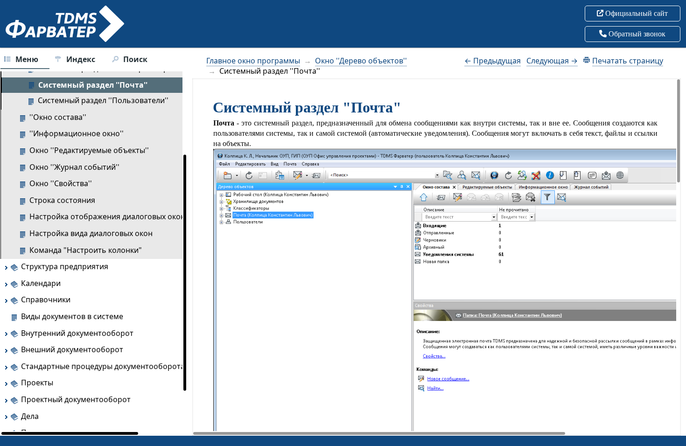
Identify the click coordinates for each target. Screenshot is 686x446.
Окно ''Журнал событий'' (74, 167)
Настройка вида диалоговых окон (91, 233)
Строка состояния (62, 200)
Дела (30, 416)
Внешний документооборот (72, 349)
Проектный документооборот (76, 399)
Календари (41, 283)
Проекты (37, 382)
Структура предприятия (64, 266)
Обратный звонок (636, 34)
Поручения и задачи (58, 432)
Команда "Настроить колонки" (85, 250)
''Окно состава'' (57, 117)
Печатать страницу (627, 61)
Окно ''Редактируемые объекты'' (89, 150)
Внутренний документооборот (77, 333)
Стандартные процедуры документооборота (103, 366)
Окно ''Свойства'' (60, 183)
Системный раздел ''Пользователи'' (103, 100)
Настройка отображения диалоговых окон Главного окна (134, 216)
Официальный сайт (635, 13)
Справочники (45, 299)
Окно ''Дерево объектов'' (361, 61)
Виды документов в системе (72, 316)
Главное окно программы (253, 61)
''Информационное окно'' (76, 133)
